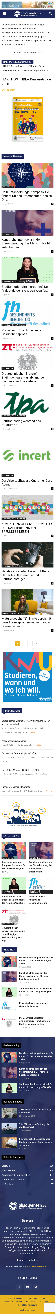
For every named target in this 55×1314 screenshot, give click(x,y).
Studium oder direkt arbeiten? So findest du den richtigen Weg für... (25, 288)
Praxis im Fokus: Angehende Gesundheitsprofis (21, 332)
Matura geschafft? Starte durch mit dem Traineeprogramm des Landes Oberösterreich (26, 622)
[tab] (17, 62)
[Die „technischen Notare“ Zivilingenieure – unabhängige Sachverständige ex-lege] (27, 357)
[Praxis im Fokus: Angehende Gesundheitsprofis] (27, 313)
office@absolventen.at (38, 1266)
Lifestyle (6, 1165)
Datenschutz (7, 1301)
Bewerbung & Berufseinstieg (13, 281)
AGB (43, 1298)
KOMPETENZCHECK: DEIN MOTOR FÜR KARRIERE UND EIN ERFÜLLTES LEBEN (27, 527)
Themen (47, 1301)
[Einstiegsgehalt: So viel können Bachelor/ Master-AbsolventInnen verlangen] (9, 1142)
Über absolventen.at (16, 1298)
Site (26, 1301)
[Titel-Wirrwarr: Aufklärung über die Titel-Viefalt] (9, 1128)
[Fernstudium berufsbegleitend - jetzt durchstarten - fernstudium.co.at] (27, 677)
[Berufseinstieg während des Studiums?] (27, 404)
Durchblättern (8, 89)
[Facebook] (19, 1287)
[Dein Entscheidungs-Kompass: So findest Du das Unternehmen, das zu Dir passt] (27, 175)
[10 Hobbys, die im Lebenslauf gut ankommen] (9, 1113)
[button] (50, 14)
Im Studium (7, 1184)
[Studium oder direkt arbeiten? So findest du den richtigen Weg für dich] (27, 270)
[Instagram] (27, 1287)
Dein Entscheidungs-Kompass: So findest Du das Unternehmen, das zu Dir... (27, 196)
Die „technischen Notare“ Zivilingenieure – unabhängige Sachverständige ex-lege (23, 377)
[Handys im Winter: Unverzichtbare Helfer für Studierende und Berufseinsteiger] (27, 554)
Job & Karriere (7, 187)
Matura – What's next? (11, 613)
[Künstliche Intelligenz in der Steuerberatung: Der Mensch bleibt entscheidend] (27, 223)
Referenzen (36, 1301)
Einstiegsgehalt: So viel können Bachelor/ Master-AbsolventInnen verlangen (36, 1142)
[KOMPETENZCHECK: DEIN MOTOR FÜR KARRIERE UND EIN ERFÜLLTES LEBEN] (27, 507)
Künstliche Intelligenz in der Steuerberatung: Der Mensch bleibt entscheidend (26, 243)
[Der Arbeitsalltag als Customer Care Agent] (27, 456)
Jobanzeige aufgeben (27, 1260)
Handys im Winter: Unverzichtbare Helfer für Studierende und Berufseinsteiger (25, 575)
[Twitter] (36, 1287)
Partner (19, 1301)
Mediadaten (33, 1298)
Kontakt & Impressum (27, 1305)
